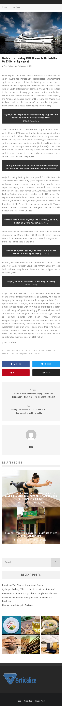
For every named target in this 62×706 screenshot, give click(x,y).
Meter (6, 353)
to (31, 353)
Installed (51, 350)
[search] (55, 562)
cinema (16, 350)
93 (4, 350)
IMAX (42, 350)
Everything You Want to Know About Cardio (22, 585)
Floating (33, 350)
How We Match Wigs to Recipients (18, 605)
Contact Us (28, 701)
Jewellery (13, 66)
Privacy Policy (40, 701)
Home (19, 701)
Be (9, 350)
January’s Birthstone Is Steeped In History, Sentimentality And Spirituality (29, 409)
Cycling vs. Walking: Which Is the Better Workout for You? (28, 589)
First (25, 350)
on (13, 353)
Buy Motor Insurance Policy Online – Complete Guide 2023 (29, 593)
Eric (5, 66)
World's (38, 353)
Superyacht (22, 353)
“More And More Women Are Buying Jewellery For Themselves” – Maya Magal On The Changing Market (33, 393)
